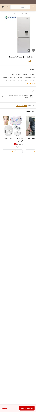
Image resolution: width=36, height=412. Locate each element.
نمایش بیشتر (32, 83)
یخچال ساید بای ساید (21, 105)
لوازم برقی (26, 13)
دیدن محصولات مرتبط (27, 408)
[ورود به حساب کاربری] (7, 7)
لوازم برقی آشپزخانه (16, 13)
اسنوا (30, 60)
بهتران (33, 13)
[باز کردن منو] (33, 7)
